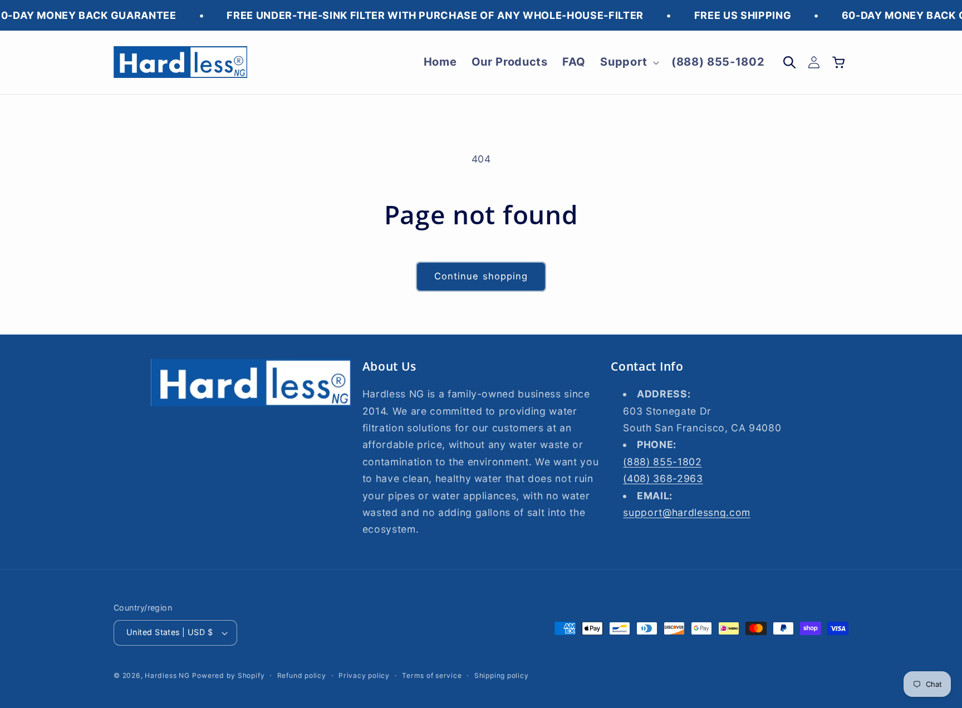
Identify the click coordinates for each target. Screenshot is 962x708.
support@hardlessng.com (686, 512)
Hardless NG (167, 675)
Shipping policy (501, 675)
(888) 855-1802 (662, 462)
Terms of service (432, 675)
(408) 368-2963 (663, 478)
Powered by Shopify (228, 675)
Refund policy (301, 675)
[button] (628, 62)
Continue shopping (481, 276)
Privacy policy (364, 675)
